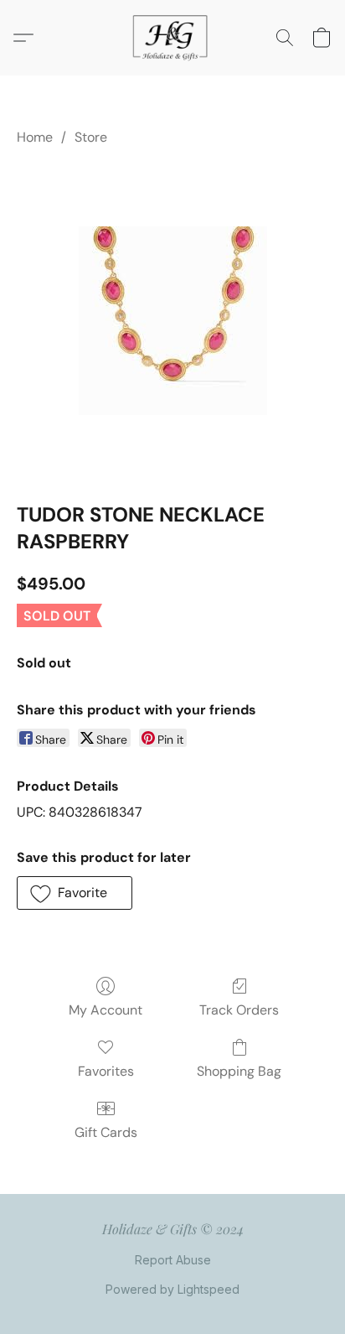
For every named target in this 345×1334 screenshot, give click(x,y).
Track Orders (239, 1010)
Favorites (106, 1071)
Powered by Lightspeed (172, 1289)
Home (35, 137)
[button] (172, 37)
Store (91, 137)
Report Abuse (173, 1260)
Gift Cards (106, 1132)
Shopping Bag (239, 1071)
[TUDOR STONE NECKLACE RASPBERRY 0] (173, 320)
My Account (105, 1010)
